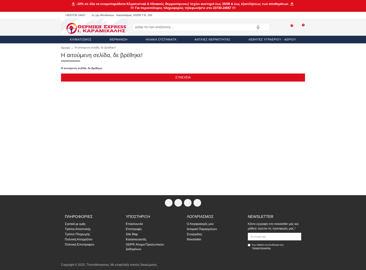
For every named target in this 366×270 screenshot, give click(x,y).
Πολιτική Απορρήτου (261, 248)
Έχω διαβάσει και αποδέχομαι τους (268, 246)
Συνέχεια (183, 77)
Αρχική (65, 47)
